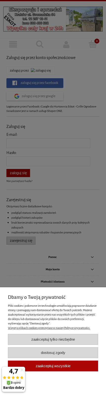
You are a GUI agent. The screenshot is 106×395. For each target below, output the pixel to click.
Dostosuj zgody (53, 352)
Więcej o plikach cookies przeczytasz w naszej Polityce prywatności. (49, 328)
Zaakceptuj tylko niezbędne (53, 339)
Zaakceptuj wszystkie (53, 366)
